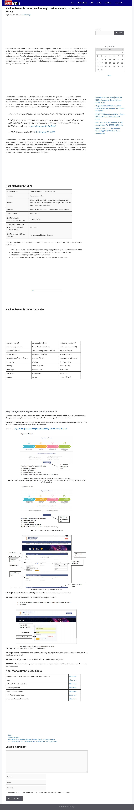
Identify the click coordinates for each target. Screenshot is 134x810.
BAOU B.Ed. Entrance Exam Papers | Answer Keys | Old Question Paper (31, 739)
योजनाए (10, 735)
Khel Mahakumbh (13, 737)
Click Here (33, 227)
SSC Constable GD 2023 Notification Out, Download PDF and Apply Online (32, 741)
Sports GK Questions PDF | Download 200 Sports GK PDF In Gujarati (41, 429)
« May (109, 75)
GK (92, 3)
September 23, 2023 (45, 132)
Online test (82, 3)
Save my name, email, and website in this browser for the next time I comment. (39, 792)
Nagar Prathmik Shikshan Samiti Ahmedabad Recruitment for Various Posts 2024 (109, 108)
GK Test (108, 3)
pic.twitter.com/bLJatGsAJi (43, 126)
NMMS (99, 3)
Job (72, 3)
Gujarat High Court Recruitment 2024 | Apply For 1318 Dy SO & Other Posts (107, 130)
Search (98, 29)
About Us (119, 3)
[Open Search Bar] (127, 3)
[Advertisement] (47, 33)
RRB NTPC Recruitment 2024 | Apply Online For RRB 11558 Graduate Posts (109, 116)
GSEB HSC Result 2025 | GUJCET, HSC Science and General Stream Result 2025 (108, 100)
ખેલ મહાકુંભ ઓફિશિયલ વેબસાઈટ (41, 235)
